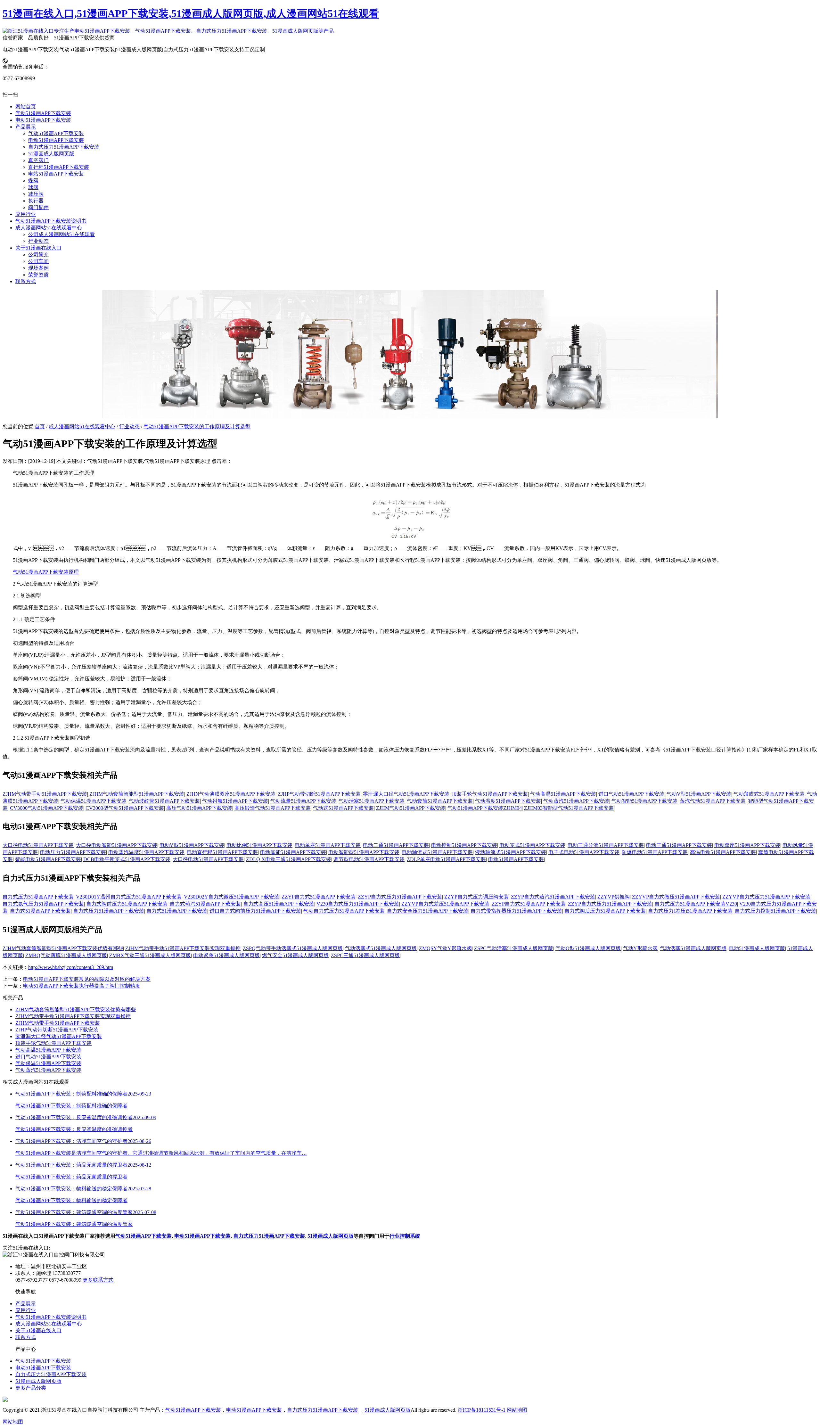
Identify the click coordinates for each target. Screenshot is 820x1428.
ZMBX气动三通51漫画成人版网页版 (150, 955)
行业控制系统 (405, 1236)
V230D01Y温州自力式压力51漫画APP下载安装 (129, 896)
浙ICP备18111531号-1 (481, 1410)
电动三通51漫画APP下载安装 (679, 845)
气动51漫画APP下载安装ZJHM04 (484, 808)
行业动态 (129, 426)
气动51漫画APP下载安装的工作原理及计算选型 (197, 426)
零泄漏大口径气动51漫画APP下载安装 (406, 794)
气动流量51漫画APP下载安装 (303, 801)
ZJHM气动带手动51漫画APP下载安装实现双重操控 (183, 948)
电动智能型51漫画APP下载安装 (363, 852)
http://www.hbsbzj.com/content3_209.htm (70, 967)
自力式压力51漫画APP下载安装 (38, 896)
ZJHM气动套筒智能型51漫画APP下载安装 (136, 794)
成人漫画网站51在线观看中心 (82, 426)
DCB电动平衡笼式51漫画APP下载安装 (126, 859)
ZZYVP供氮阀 (613, 896)
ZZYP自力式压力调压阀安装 (476, 896)
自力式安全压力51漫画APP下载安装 (427, 911)
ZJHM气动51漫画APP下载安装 (410, 808)
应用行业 (25, 1310)
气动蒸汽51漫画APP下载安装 (576, 801)
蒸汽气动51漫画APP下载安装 (713, 801)
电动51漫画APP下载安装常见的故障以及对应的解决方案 (87, 979)
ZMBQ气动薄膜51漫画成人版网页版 (66, 955)
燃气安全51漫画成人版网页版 (295, 955)
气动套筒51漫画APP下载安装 (440, 801)
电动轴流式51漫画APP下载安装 (437, 852)
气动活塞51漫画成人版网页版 (693, 948)
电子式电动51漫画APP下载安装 (583, 852)
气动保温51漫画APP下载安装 (94, 801)
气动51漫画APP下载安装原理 (46, 572)
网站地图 (517, 1410)
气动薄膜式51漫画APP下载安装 (769, 794)
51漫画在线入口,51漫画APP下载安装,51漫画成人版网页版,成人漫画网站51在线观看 (191, 13)
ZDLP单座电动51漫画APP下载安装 (446, 859)
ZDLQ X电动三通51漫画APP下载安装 (288, 859)
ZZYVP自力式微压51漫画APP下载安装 (676, 896)
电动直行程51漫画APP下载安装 (222, 852)
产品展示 (25, 1303)
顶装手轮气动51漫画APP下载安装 (490, 794)
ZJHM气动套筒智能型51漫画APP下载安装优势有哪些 (63, 948)
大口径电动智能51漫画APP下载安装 (116, 845)
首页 (40, 426)
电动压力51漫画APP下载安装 (73, 852)
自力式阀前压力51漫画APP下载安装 (127, 904)
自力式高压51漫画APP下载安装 (278, 904)
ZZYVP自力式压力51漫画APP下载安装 (766, 896)
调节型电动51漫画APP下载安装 (369, 859)
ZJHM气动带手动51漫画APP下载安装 (45, 794)
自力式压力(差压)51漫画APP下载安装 (690, 911)
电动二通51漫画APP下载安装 (396, 845)
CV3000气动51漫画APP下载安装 (46, 808)
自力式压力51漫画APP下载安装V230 (695, 904)
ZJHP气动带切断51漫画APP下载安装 (319, 794)
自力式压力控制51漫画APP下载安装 (775, 911)
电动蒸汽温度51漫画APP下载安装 (146, 852)
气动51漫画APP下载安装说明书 (50, 1317)
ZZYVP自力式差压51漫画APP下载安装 (445, 904)
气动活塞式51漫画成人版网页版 (381, 948)
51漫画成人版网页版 (331, 1236)
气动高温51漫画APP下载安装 (563, 794)
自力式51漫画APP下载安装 (40, 911)
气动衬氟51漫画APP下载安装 (235, 801)
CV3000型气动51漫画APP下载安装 (125, 808)
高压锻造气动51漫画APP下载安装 (272, 808)
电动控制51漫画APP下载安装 (464, 845)
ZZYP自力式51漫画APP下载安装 (319, 896)
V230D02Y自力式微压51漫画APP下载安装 (231, 896)
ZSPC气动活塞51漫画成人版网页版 (513, 948)
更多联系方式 (98, 1280)
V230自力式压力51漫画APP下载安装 (357, 904)
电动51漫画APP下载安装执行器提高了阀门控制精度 (81, 986)
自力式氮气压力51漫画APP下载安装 (43, 904)
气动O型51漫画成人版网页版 (588, 948)
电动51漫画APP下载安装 (516, 859)
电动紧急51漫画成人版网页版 (226, 955)
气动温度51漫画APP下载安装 (508, 801)
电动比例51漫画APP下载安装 (259, 845)
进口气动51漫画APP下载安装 (631, 794)
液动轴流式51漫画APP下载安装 (510, 852)
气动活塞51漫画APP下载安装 (372, 801)
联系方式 (25, 1337)
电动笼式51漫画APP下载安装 (532, 845)
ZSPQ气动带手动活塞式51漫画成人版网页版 (293, 948)
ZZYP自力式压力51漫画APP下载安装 (400, 896)
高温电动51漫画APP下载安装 (723, 852)
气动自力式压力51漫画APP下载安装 (344, 911)
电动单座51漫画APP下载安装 (328, 845)
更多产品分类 (30, 1388)
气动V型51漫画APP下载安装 (699, 794)
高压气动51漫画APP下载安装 (199, 808)
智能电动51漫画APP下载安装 (48, 859)
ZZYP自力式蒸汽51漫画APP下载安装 (553, 896)
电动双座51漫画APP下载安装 (747, 845)
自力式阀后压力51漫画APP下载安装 (605, 911)
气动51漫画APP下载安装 (143, 1236)
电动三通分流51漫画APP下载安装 (606, 845)
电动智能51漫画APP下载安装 (293, 852)
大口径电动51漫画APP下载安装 (38, 845)
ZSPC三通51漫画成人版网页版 (365, 955)
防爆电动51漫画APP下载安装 (655, 852)
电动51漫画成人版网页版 (757, 948)
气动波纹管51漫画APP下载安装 (164, 801)
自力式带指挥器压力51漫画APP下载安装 (516, 911)
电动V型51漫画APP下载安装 (192, 845)
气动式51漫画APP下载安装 (343, 808)
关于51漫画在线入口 (38, 1330)
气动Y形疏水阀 (640, 948)
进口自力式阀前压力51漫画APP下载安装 (255, 911)
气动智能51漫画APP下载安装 (644, 801)
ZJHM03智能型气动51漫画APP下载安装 (569, 808)
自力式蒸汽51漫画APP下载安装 (205, 904)
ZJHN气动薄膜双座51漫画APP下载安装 (230, 794)
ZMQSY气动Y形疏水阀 (445, 948)
